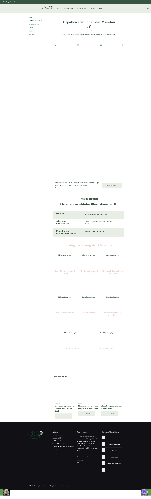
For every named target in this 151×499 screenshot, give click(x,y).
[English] (126, 2)
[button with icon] (103, 437)
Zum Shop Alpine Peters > (11, 2)
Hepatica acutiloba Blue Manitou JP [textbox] (89, 24)
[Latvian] (147, 2)
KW (70, 486)
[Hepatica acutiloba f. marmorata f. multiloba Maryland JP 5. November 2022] (5, 492)
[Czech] (129, 2)
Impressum (80, 460)
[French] (141, 2)
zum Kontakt (57, 450)
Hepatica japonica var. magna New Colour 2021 (65, 408)
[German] (124, 2)
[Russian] (135, 2)
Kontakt (101, 8)
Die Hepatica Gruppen (67, 8)
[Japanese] (132, 2)
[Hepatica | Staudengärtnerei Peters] (47, 8)
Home (57, 8)
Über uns (93, 8)
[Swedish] (144, 2)
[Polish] (138, 2)
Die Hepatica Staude (82, 8)
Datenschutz (80, 463)
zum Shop (56, 454)
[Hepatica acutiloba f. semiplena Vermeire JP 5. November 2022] (146, 492)
